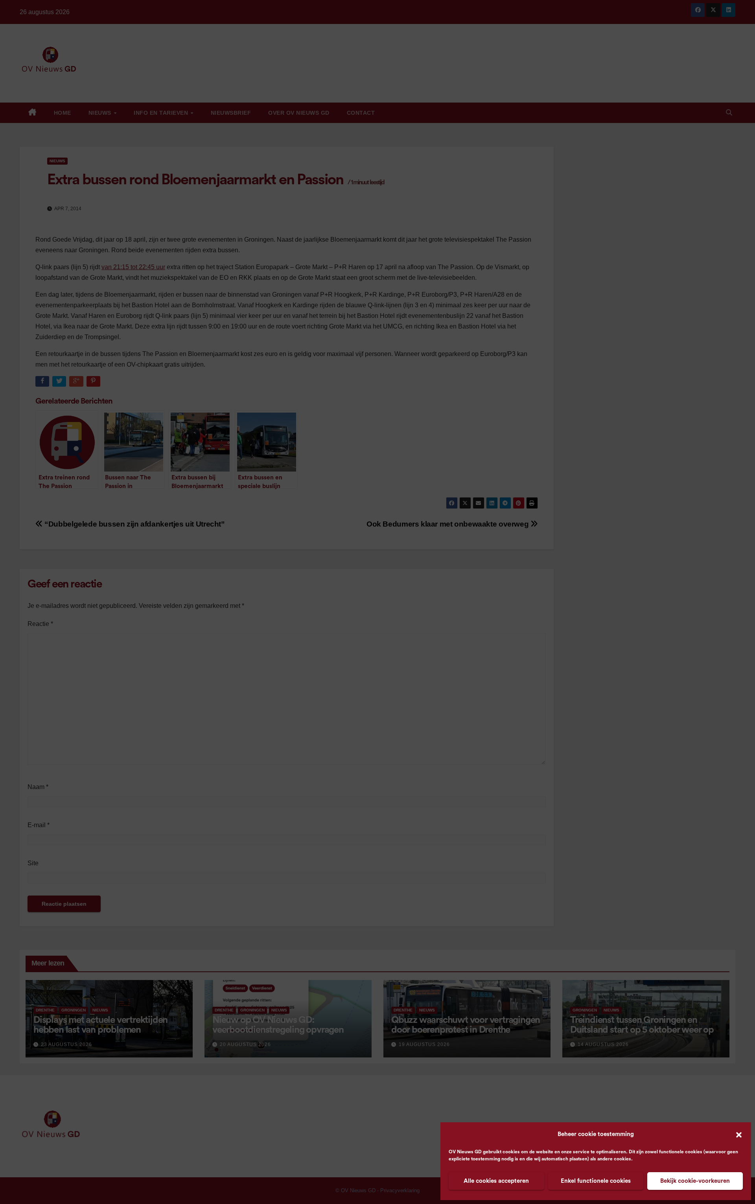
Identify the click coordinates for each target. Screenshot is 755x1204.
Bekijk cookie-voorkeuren (695, 1181)
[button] (739, 1134)
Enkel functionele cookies (596, 1181)
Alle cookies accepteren (496, 1181)
